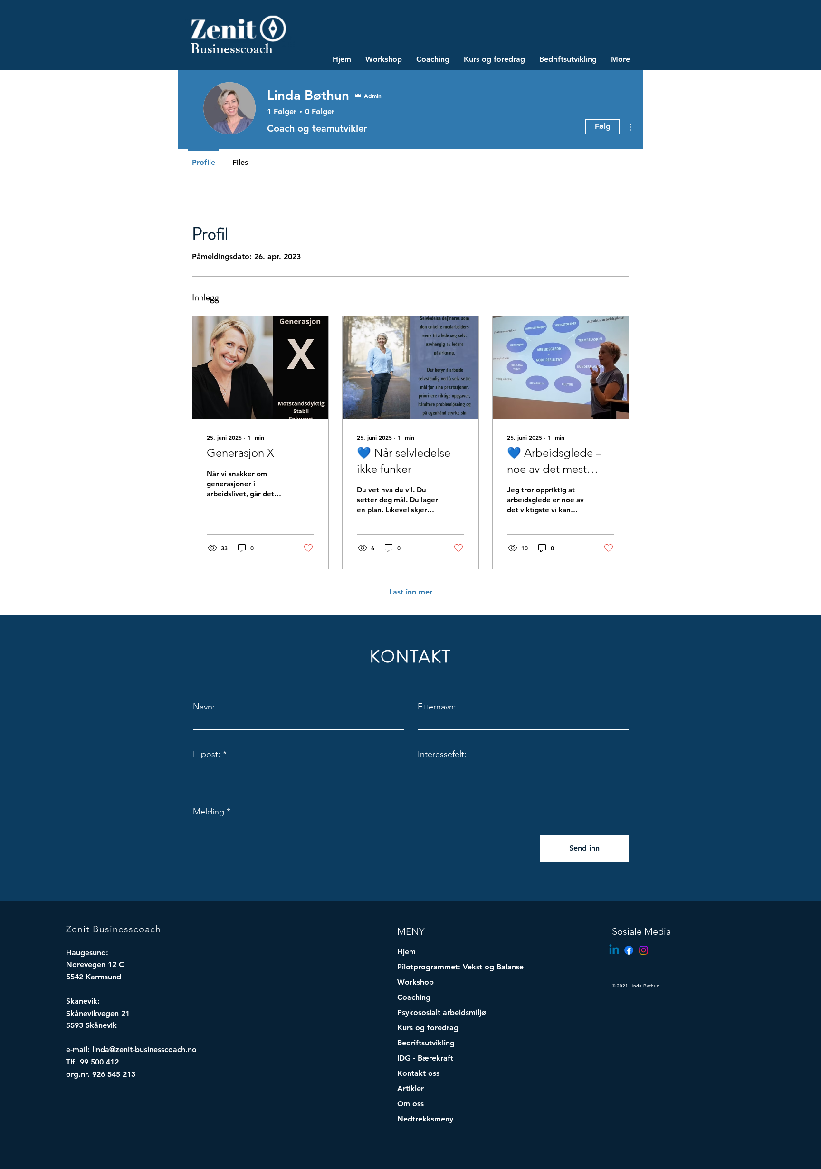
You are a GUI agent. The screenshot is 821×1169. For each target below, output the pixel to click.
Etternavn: (437, 706)
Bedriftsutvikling (426, 1042)
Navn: (204, 706)
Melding (208, 811)
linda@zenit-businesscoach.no (144, 1049)
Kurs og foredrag (427, 1027)
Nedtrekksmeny (425, 1118)
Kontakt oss (418, 1073)
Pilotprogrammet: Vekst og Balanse (441, 966)
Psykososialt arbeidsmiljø (441, 1012)
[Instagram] (643, 950)
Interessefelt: (442, 754)
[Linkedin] (614, 950)
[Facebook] (629, 950)
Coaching (413, 997)
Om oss (410, 1103)
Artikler (410, 1088)
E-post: (206, 754)
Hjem (406, 951)
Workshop (415, 982)
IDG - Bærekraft (425, 1058)
